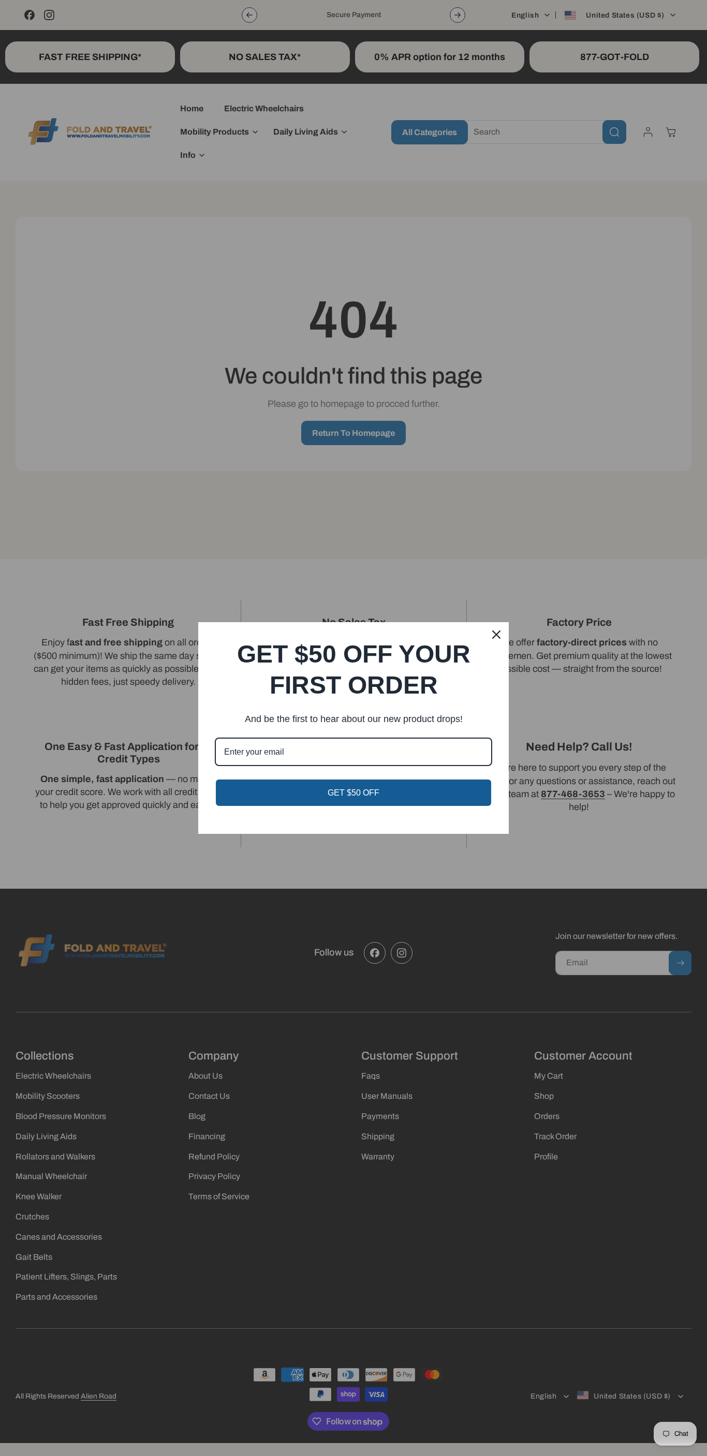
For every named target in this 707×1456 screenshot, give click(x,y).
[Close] (496, 634)
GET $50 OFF (353, 792)
